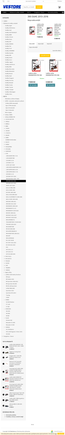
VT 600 (7, 307)
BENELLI (7, 124)
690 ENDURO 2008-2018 (12, 206)
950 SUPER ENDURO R (11, 231)
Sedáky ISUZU (8, 58)
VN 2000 (8, 313)
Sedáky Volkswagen (10, 92)
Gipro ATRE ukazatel (11, 105)
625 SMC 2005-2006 (11, 192)
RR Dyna (8, 277)
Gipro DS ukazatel (10, 108)
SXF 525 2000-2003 (10, 254)
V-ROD (7, 297)
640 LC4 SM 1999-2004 (11, 195)
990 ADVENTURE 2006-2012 (12, 233)
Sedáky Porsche (9, 80)
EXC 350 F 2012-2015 (11, 243)
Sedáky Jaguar (9, 62)
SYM (7, 265)
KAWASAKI (8, 151)
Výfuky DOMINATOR (10, 117)
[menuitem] (4, 12)
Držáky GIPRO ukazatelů (12, 103)
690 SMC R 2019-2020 (11, 217)
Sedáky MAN (8, 67)
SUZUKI (7, 263)
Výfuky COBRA (8, 115)
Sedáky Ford (8, 48)
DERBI (7, 138)
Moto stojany (8, 112)
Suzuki (7, 318)
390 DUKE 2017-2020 (11, 183)
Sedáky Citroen (9, 37)
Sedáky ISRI (8, 55)
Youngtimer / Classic (8, 336)
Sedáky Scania (9, 85)
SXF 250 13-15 (9, 252)
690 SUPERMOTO (10, 220)
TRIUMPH (8, 268)
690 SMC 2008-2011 (11, 213)
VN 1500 (8, 311)
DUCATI (7, 142)
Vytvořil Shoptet (58, 431)
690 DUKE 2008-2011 (11, 201)
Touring (8, 295)
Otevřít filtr (45, 55)
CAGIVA (7, 128)
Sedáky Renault (9, 83)
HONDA (7, 144)
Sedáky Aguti (8, 26)
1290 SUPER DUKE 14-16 (12, 169)
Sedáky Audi (8, 30)
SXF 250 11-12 (9, 249)
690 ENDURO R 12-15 (11, 208)
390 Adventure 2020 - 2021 (12, 179)
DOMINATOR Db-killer (11, 140)
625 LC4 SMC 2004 (10, 190)
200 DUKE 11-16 (10, 174)
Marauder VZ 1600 (10, 323)
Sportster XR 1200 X (11, 293)
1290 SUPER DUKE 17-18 (12, 172)
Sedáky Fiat (8, 46)
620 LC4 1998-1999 (10, 188)
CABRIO (5, 21)
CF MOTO (8, 133)
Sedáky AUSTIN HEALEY (11, 32)
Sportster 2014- (10, 291)
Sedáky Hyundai (9, 53)
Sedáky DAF (8, 42)
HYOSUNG (8, 149)
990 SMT (8, 236)
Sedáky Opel (8, 76)
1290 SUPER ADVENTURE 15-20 (13, 167)
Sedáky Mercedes (9, 69)
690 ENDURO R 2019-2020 (12, 211)
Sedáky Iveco (8, 60)
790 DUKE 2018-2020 (11, 224)
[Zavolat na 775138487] (5, 1)
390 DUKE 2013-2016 (11, 181)
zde (56, 433)
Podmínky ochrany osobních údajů (14, 417)
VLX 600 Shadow (10, 302)
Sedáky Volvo (8, 94)
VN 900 (7, 316)
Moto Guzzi (8, 256)
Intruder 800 (9, 320)
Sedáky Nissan (9, 74)
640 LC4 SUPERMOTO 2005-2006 (14, 197)
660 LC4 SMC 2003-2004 (12, 199)
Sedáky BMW (8, 35)
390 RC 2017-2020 (10, 185)
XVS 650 (8, 334)
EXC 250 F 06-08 (10, 240)
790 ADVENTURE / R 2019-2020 (13, 222)
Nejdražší (49, 44)
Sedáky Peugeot (9, 78)
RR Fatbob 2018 (10, 279)
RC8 (7, 247)
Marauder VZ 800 (10, 325)
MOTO (5, 96)
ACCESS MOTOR (10, 119)
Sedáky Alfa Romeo (10, 28)
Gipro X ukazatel (10, 110)
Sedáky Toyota (9, 87)
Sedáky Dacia (8, 39)
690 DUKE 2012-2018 (11, 204)
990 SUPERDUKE (10, 238)
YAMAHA (8, 270)
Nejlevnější (41, 44)
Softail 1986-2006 (10, 288)
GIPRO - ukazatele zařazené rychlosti (14, 101)
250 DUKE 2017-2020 (11, 176)
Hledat (39, 7)
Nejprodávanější (33, 47)
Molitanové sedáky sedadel (10, 23)
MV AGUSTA (8, 259)
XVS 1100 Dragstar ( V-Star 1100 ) (14, 332)
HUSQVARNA (9, 147)
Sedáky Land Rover (10, 64)
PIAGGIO (8, 261)
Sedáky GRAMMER (9, 51)
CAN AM (7, 131)
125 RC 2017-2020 (10, 165)
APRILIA (7, 121)
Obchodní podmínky (31, 1)
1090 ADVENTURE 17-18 (12, 156)
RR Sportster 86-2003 (11, 284)
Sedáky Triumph (9, 90)
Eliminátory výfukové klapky (12, 99)
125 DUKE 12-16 (10, 160)
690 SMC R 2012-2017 (11, 215)
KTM (7, 153)
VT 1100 (8, 304)
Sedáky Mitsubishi (9, 71)
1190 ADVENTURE (10, 158)
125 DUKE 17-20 (10, 163)
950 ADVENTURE (10, 227)
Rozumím (60, 433)
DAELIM (7, 135)
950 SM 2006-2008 (10, 229)
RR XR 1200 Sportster (11, 286)
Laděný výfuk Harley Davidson (13, 275)
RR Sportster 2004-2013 (12, 281)
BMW (7, 126)
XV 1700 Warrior (10, 329)
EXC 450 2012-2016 (10, 245)
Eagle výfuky (8, 272)
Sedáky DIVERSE (9, 44)
